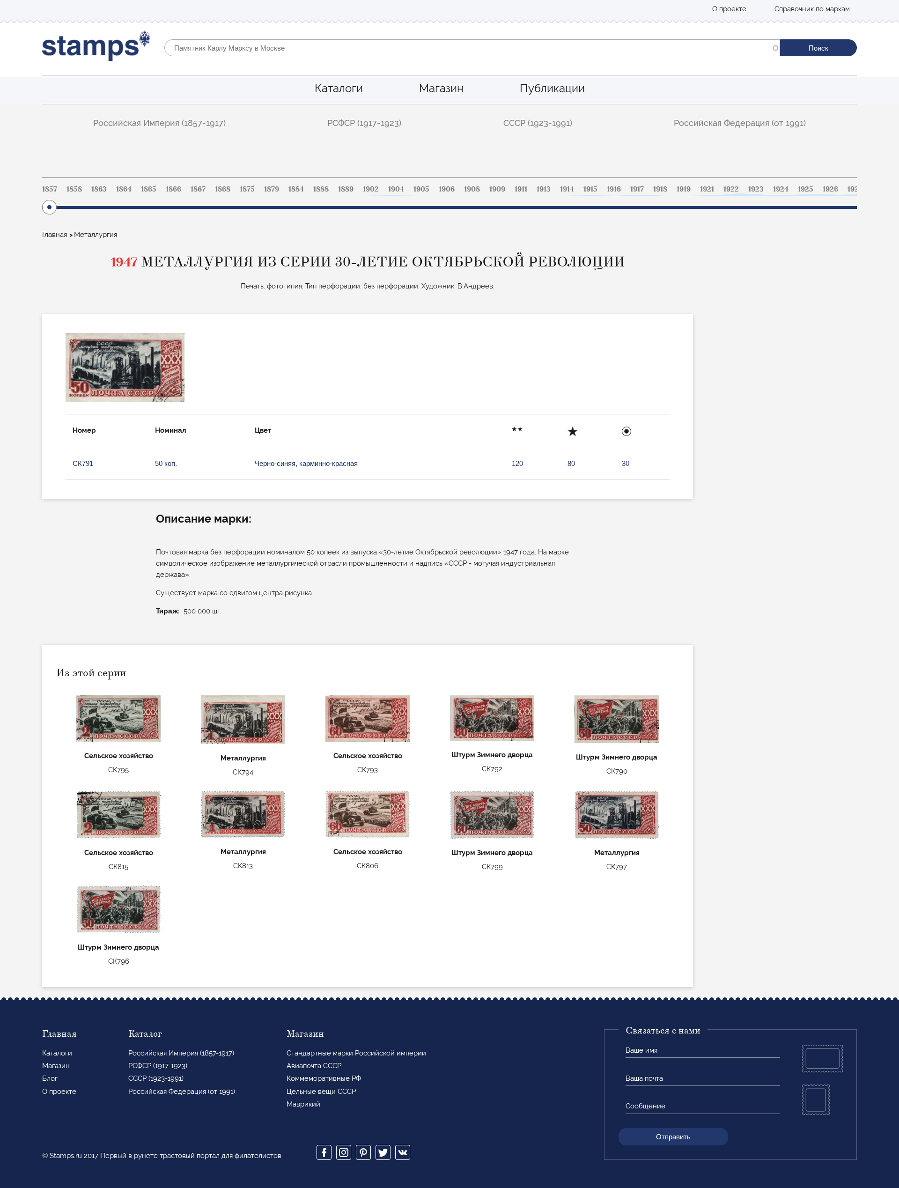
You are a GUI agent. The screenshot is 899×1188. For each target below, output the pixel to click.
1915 (590, 189)
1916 (614, 189)
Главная (54, 234)
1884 (296, 189)
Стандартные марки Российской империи (356, 1053)
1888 (321, 189)
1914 (567, 189)
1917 (637, 189)
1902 (371, 189)
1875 (247, 189)
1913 (544, 189)
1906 (447, 189)
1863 (99, 189)
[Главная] (96, 48)
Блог (50, 1078)
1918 (660, 189)
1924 (780, 189)
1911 (521, 189)
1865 (148, 189)
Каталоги (339, 88)
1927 (854, 189)
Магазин (441, 88)
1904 (396, 189)
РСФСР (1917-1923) (364, 123)
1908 (472, 189)
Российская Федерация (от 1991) (740, 123)
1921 (707, 189)
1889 (346, 189)
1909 (497, 189)
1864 (124, 189)
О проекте (729, 9)
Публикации (552, 88)
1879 (271, 189)
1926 (830, 189)
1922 (731, 189)
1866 (173, 189)
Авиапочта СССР (314, 1066)
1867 (198, 189)
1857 (49, 189)
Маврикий (303, 1104)
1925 (805, 189)
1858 (74, 189)
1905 (421, 189)
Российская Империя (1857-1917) (159, 123)
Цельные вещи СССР (321, 1091)
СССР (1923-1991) (537, 123)
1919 (684, 189)
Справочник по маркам (812, 9)
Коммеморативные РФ (324, 1078)
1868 (222, 189)
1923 (756, 189)
